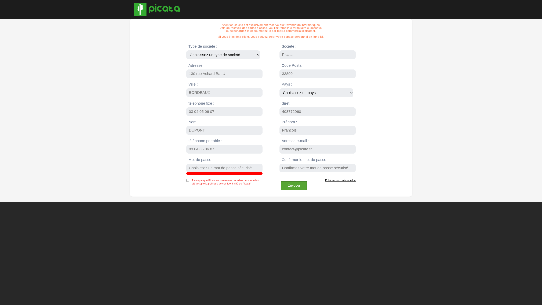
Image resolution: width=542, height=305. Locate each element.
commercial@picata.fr (300, 30)
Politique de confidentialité (340, 180)
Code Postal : (293, 65)
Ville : (193, 84)
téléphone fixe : (201, 103)
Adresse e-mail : (295, 141)
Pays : (287, 84)
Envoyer (294, 185)
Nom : (193, 122)
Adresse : (196, 65)
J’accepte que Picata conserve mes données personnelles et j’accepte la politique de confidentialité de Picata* (225, 182)
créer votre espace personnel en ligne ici (295, 36)
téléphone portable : (205, 141)
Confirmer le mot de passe (304, 160)
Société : (289, 46)
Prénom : (289, 122)
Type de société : (202, 46)
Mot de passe (199, 160)
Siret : (287, 103)
